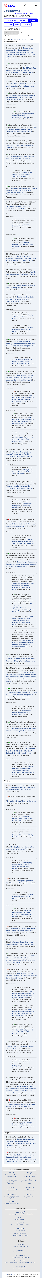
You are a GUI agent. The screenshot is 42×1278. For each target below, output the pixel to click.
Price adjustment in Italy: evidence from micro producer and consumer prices (20, 958)
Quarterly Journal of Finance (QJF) (17, 849)
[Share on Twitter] (9, 11)
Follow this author (21, 13)
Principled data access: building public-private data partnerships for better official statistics (19, 50)
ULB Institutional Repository (15, 526)
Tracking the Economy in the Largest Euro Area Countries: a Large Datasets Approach (20, 1157)
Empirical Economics (25, 226)
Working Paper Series (26, 86)
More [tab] (17, 24)
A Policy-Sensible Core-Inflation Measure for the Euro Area (22, 472)
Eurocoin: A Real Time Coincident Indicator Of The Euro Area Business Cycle (23, 768)
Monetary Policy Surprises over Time (22, 847)
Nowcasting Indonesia (14, 206)
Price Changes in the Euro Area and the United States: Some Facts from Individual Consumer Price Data (21, 1089)
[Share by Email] (17, 11)
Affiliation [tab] (23, 20)
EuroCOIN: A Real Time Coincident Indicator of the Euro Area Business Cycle (20, 751)
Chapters (32, 39)
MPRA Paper (25, 117)
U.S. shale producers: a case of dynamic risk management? (23, 115)
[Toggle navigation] (25, 6)
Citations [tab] (9, 24)
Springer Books (19, 1159)
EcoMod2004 (20, 474)
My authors (30, 13)
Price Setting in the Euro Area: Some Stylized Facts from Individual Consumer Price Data (23, 585)
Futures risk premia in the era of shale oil (20, 145)
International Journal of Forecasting (22, 363)
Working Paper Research (19, 646)
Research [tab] (33, 20)
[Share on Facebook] (11, 11)
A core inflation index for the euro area (19, 692)
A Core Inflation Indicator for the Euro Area (21, 1104)
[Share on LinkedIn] (15, 11)
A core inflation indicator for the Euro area (21, 524)
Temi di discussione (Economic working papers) (21, 866)
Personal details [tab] (11, 20)
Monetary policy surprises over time (22, 156)
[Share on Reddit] (13, 11)
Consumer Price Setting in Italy (17, 1046)
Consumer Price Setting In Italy (17, 486)
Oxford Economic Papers (27, 944)
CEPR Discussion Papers (24, 753)
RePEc (12, 1274)
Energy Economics (26, 789)
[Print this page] (19, 11)
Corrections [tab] (26, 24)
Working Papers (29, 274)
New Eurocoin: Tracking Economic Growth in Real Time (23, 397)
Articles (25, 39)
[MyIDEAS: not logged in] (36, 13)
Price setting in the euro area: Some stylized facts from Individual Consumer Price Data (21, 564)
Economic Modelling (16, 883)
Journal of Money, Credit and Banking (23, 543)
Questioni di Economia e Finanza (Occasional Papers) (21, 914)
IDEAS (6, 1274)
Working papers (16, 39)
